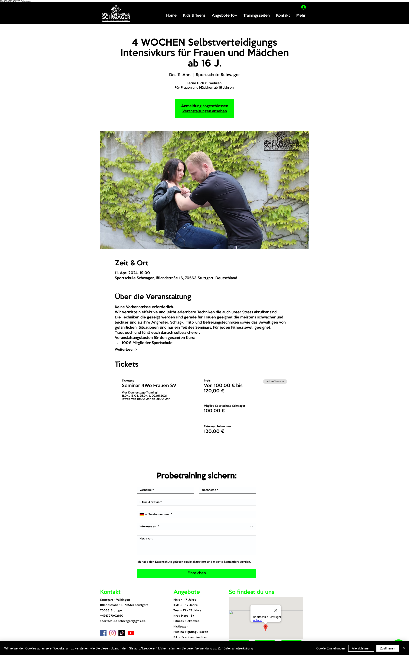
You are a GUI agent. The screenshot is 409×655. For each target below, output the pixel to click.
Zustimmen (387, 648)
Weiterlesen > (126, 349)
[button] (194, 15)
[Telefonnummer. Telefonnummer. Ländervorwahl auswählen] (144, 514)
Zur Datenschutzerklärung (235, 648)
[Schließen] (403, 648)
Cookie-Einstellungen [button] (330, 648)
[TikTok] (121, 633)
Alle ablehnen (361, 648)
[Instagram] (112, 633)
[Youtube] (131, 633)
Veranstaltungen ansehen (204, 111)
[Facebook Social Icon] (103, 633)
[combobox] (196, 526)
